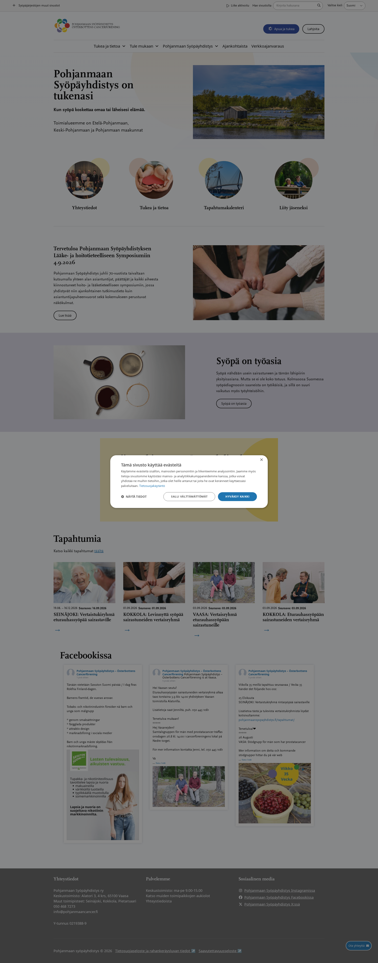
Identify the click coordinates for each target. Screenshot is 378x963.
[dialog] (189, 481)
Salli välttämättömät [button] (189, 496)
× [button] (261, 459)
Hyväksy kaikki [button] (237, 496)
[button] (134, 496)
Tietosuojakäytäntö (152, 486)
